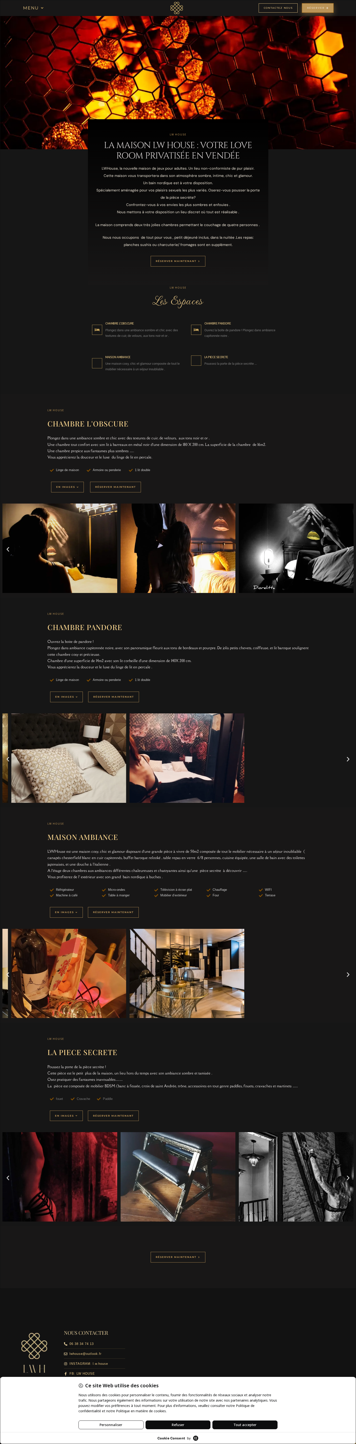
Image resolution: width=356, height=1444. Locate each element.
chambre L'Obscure (119, 323)
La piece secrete (216, 357)
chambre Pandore (217, 323)
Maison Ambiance (118, 357)
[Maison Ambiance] (97, 363)
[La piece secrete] (196, 360)
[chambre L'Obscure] (97, 330)
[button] (34, 8)
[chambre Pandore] (196, 330)
